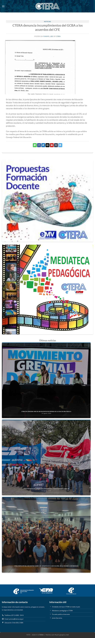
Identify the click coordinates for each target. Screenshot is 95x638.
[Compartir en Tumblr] (56, 145)
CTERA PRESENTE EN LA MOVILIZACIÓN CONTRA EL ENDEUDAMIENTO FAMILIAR (46, 488)
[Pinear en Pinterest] (52, 145)
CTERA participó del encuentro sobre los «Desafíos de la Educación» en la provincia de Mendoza (46, 566)
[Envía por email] (47, 145)
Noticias (47, 21)
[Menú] (3, 6)
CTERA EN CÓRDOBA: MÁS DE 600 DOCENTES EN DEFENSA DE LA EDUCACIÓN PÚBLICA (46, 411)
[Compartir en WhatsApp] (35, 145)
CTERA (58, 36)
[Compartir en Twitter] (43, 145)
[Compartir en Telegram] (60, 145)
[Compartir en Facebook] (39, 145)
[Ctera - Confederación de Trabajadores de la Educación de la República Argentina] (47, 6)
